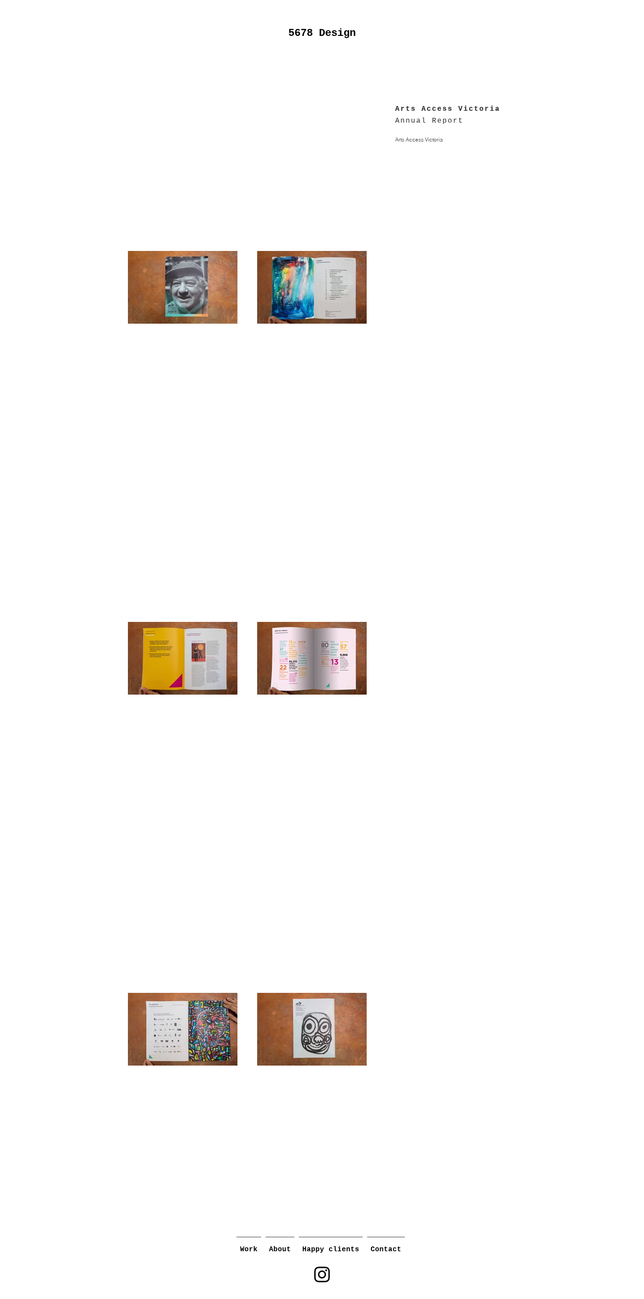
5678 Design (322, 33)
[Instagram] (322, 1274)
